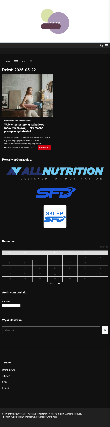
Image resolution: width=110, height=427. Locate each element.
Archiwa (6, 301)
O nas (4, 382)
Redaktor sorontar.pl (12, 148)
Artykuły (6, 376)
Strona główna (8, 370)
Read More (44, 147)
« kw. (52, 283)
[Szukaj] (105, 330)
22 (55, 274)
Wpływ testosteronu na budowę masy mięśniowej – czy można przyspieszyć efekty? (24, 128)
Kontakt (5, 388)
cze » (58, 283)
